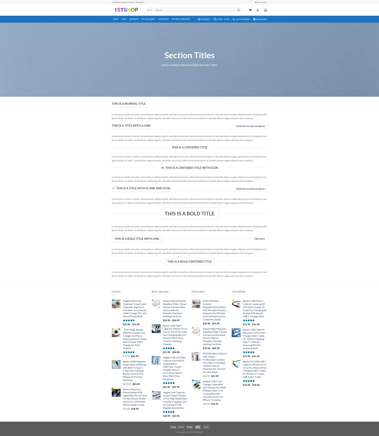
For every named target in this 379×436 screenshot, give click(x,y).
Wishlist (134, 19)
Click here (259, 238)
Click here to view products (250, 126)
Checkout (163, 19)
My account (148, 19)
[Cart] (265, 10)
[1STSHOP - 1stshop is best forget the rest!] (126, 10)
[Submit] (238, 10)
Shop (116, 19)
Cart (124, 19)
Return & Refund (181, 19)
